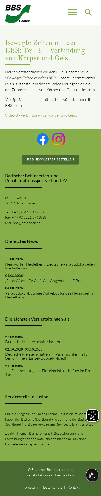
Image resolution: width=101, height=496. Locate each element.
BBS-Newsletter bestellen (50, 159)
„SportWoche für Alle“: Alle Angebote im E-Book (45, 281)
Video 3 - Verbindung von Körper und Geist (41, 115)
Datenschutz (52, 487)
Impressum (29, 487)
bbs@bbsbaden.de (26, 223)
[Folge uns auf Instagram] (58, 139)
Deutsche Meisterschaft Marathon (34, 342)
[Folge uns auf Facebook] (43, 139)
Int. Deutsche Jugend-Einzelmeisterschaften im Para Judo (49, 373)
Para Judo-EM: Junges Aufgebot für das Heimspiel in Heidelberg (49, 295)
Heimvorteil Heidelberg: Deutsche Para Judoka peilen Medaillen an (50, 266)
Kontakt (74, 487)
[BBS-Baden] (18, 12)
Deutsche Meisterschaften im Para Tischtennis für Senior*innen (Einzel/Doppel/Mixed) (47, 356)
